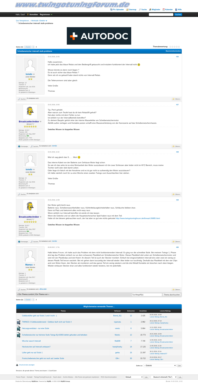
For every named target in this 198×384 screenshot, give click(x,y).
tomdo (29, 74)
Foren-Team (20, 377)
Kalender (169, 10)
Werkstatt (34, 21)
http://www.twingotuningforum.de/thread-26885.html (138, 218)
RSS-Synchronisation (109, 377)
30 (131, 358)
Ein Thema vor (41, 294)
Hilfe (180, 10)
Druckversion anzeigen (26, 365)
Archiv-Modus (68, 377)
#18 (177, 152)
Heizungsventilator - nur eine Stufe (35, 328)
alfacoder (43, 289)
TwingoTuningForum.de (42, 377)
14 (131, 347)
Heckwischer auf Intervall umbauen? (36, 347)
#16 (177, 56)
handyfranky (164, 323)
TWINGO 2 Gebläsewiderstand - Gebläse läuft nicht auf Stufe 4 (47, 322)
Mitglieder (156, 10)
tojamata (117, 322)
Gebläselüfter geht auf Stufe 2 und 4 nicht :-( (39, 316)
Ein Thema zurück (26, 294)
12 (131, 316)
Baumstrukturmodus (173, 51)
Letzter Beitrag (154, 317)
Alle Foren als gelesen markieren (87, 377)
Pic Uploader (118, 10)
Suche (144, 10)
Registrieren (45, 15)
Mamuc (29, 265)
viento (117, 328)
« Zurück (28, 47)
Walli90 (117, 341)
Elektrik (42, 21)
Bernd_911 (117, 316)
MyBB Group (65, 381)
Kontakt (29, 377)
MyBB (49, 381)
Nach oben (57, 377)
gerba (117, 353)
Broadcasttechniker (166, 329)
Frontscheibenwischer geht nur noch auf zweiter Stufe (43, 358)
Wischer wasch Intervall (31, 341)
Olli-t (117, 358)
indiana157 (163, 353)
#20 (177, 247)
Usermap (132, 10)
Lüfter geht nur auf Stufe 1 (32, 353)
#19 (177, 200)
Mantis (117, 335)
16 (131, 353)
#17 (177, 104)
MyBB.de (35, 381)
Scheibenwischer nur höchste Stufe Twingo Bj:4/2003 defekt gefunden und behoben (54, 335)
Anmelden (33, 15)
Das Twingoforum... (23, 21)
